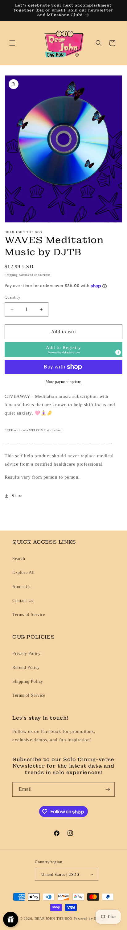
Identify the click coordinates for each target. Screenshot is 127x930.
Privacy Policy (26, 653)
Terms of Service (28, 614)
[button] (12, 43)
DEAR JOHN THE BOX (54, 918)
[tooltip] (118, 352)
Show (10, 919)
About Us (21, 586)
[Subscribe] (107, 789)
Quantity (12, 297)
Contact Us (22, 600)
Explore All (23, 572)
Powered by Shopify (90, 918)
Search (18, 558)
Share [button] (17, 495)
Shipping (11, 275)
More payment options (64, 382)
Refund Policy (26, 667)
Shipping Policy (27, 681)
